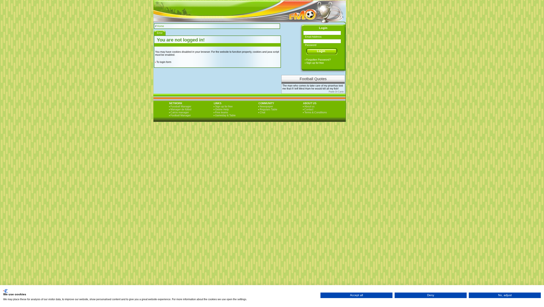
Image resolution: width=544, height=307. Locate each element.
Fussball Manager (180, 106)
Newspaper (266, 106)
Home (160, 26)
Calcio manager (179, 112)
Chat (262, 112)
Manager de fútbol (180, 109)
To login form (163, 62)
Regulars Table (268, 109)
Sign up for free (315, 62)
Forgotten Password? (318, 59)
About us (309, 106)
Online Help (222, 109)
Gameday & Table (225, 115)
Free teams (221, 112)
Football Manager (180, 115)
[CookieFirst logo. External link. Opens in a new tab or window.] (5, 291)
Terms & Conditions (315, 112)
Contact (308, 109)
